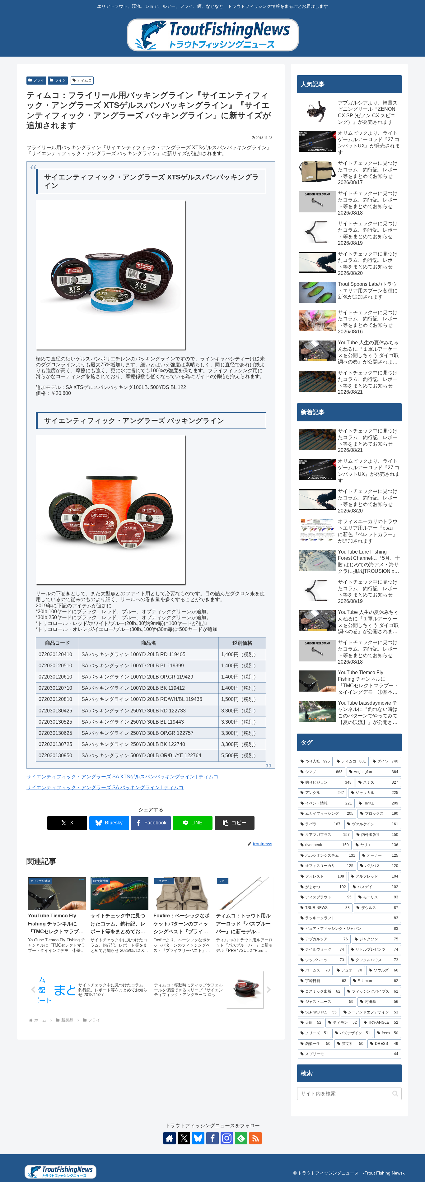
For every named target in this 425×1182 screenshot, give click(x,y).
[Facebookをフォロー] (212, 1138)
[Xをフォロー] (184, 1138)
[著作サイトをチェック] (169, 1138)
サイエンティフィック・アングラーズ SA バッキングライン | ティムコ (105, 787)
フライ (38, 80)
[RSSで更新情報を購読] (255, 1138)
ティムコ (84, 80)
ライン (60, 80)
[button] (235, 823)
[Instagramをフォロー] (227, 1138)
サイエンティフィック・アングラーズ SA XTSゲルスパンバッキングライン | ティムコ (122, 776)
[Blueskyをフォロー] (198, 1138)
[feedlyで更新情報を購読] (241, 1138)
